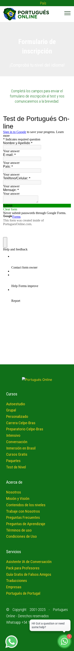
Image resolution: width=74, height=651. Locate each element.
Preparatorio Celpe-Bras (24, 429)
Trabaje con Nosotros (23, 511)
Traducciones (16, 580)
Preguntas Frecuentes (23, 517)
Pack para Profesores (22, 568)
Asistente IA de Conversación (29, 561)
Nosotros (13, 492)
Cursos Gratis (16, 454)
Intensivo (13, 435)
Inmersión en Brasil (21, 448)
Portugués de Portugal (23, 593)
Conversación (16, 441)
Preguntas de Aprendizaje (25, 523)
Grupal (11, 410)
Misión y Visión (17, 498)
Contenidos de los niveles (25, 505)
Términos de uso (19, 530)
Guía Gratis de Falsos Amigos (28, 574)
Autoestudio (15, 404)
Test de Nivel (16, 467)
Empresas (13, 587)
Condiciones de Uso (21, 536)
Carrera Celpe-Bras (20, 422)
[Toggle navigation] (67, 13)
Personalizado (17, 416)
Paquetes (13, 460)
